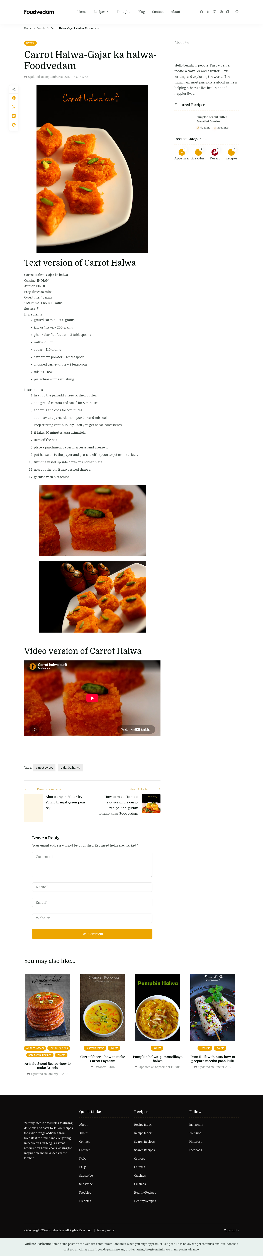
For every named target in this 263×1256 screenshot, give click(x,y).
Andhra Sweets (35, 1048)
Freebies (85, 1192)
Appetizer (182, 158)
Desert (215, 158)
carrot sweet (44, 767)
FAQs (82, 1158)
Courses (139, 1158)
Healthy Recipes (145, 1192)
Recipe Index (143, 1124)
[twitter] (13, 106)
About (175, 12)
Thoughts (124, 12)
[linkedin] (13, 115)
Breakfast (198, 158)
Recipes (99, 12)
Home (82, 12)
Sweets (30, 43)
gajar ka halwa (70, 767)
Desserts (205, 1048)
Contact (158, 12)
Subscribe (86, 1175)
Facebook (195, 1150)
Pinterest (195, 1141)
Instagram (196, 1124)
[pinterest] (13, 124)
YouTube (195, 1133)
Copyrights (231, 1230)
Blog (141, 12)
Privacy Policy (105, 1230)
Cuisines (140, 1175)
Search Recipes (144, 1141)
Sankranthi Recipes (39, 1055)
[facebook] (13, 97)
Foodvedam (39, 12)
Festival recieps (59, 1048)
